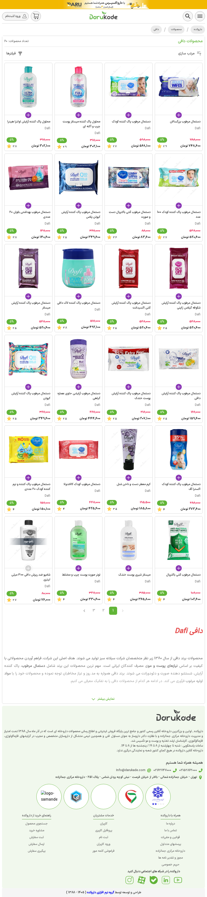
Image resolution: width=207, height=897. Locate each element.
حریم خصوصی (170, 864)
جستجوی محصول (36, 823)
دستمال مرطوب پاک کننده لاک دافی (78, 303)
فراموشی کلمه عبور (103, 851)
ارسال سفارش (36, 844)
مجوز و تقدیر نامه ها (170, 858)
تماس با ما (170, 830)
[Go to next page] (84, 611)
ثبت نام (103, 837)
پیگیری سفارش (36, 851)
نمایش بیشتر (106, 699)
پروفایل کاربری (103, 830)
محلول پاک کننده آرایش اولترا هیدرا (28, 121)
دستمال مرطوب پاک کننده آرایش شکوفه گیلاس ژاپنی (181, 305)
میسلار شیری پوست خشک (134, 575)
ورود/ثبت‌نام (12, 16)
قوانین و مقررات (170, 837)
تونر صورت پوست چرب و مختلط (81, 575)
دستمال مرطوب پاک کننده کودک (131, 121)
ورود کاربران (103, 844)
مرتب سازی (186, 53)
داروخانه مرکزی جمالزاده (170, 851)
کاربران (103, 823)
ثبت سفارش (36, 837)
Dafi (197, 128)
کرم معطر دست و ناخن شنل (133, 484)
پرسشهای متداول (170, 844)
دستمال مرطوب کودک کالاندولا (82, 484)
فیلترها (11, 53)
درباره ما (170, 823)
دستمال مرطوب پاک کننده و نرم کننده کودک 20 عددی (31, 486)
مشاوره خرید (36, 830)
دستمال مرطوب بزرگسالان (185, 121)
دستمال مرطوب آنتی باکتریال (183, 575)
